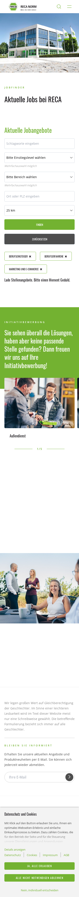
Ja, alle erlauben (39, 866)
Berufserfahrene (54, 256)
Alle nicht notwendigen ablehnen (39, 878)
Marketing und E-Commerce (24, 269)
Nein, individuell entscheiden (39, 890)
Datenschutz (12, 855)
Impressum (50, 855)
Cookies (32, 855)
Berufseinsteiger (18, 256)
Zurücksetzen (39, 239)
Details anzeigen (14, 849)
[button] (6, 449)
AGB (66, 855)
